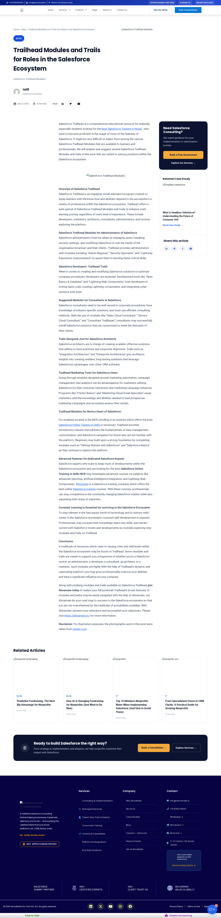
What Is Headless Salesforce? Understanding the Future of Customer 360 (179, 216)
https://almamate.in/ (77, 615)
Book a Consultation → (153, 747)
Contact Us (122, 10)
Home (50, 10)
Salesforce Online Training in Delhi (79, 425)
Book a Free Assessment (183, 155)
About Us (107, 10)
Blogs (94, 10)
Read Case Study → (173, 225)
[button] (162, 3)
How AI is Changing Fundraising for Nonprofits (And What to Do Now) (84, 705)
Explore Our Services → (183, 163)
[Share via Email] (191, 249)
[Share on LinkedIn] (166, 249)
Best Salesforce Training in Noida (121, 128)
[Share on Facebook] (183, 249)
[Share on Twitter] (174, 249)
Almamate (82, 484)
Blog (24, 29)
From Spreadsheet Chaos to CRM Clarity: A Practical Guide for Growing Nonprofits (184, 705)
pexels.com (80, 629)
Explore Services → (186, 748)
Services (63, 10)
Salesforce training (84, 489)
